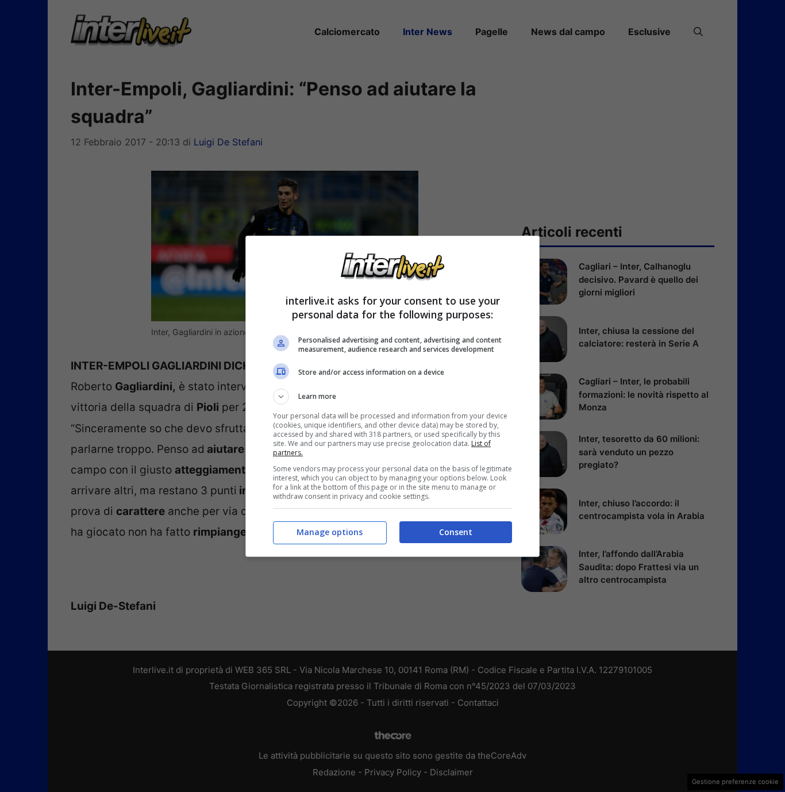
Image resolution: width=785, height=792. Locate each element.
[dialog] (392, 396)
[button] (392, 397)
